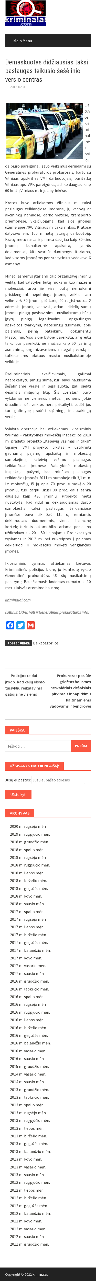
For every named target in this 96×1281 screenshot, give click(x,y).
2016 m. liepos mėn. (27, 1019)
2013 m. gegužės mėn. (29, 1143)
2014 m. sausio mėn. (27, 1081)
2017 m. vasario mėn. (28, 965)
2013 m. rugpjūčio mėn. (30, 1120)
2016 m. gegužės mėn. (29, 1035)
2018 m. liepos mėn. (27, 872)
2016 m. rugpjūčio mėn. (30, 1012)
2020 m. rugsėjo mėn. (28, 826)
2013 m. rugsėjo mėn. (28, 1112)
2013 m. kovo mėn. (26, 1159)
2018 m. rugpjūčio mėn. (30, 864)
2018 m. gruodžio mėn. (29, 841)
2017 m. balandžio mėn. (30, 950)
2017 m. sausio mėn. (27, 973)
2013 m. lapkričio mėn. (29, 1097)
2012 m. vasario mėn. (28, 1228)
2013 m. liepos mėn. (27, 1128)
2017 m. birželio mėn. (28, 934)
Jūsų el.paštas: (18, 779)
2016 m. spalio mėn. (27, 996)
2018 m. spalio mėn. (27, 849)
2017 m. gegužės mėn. (29, 942)
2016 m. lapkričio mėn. (29, 988)
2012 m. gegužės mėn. (29, 1205)
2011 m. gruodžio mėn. (29, 1244)
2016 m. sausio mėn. (27, 1058)
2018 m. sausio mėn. (27, 903)
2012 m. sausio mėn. (27, 1236)
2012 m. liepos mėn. (27, 1190)
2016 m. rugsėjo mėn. (28, 1004)
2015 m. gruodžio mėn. (29, 1066)
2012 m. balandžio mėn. (30, 1213)
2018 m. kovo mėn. (26, 896)
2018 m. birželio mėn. (28, 880)
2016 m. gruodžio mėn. (29, 981)
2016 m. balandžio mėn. (30, 1042)
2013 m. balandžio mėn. (30, 1151)
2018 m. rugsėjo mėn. (28, 857)
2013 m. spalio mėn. (27, 1104)
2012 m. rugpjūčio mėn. (30, 1182)
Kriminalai (40, 1274)
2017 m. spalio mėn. (27, 911)
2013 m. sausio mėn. (27, 1174)
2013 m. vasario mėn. (28, 1166)
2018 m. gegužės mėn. (29, 888)
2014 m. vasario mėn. (28, 1074)
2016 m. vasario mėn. (28, 1050)
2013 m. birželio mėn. (28, 1135)
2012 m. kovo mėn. (26, 1220)
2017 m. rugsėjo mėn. (28, 919)
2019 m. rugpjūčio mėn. (30, 834)
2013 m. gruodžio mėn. (29, 1089)
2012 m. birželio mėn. (28, 1197)
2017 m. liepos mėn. (27, 926)
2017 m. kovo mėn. (26, 957)
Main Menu (22, 40)
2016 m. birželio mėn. (28, 1027)
